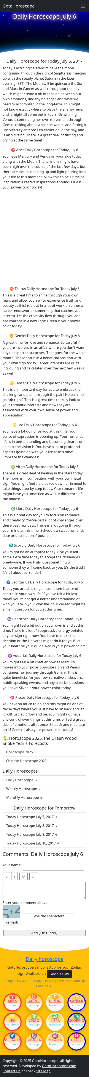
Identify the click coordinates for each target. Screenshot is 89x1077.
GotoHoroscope (19, 6)
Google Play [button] (59, 974)
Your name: (12, 865)
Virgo (34, 1020)
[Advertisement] (44, 237)
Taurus (33, 1001)
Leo (12, 1020)
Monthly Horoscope (22, 797)
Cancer (76, 1001)
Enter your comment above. (25, 902)
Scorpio (76, 1020)
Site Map (43, 1071)
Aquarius (55, 1040)
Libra (55, 1020)
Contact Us (12, 1071)
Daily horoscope (45, 959)
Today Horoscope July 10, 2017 (31, 843)
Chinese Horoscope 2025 (26, 760)
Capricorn (34, 1040)
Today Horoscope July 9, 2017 (30, 834)
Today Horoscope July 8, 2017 (30, 825)
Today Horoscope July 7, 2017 (30, 816)
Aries (12, 1001)
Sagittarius (12, 1040)
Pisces (76, 1040)
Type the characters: (48, 916)
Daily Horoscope (19, 780)
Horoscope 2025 (19, 752)
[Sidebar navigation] (82, 6)
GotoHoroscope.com (59, 1065)
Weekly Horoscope (21, 788)
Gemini (55, 1001)
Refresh (11, 922)
